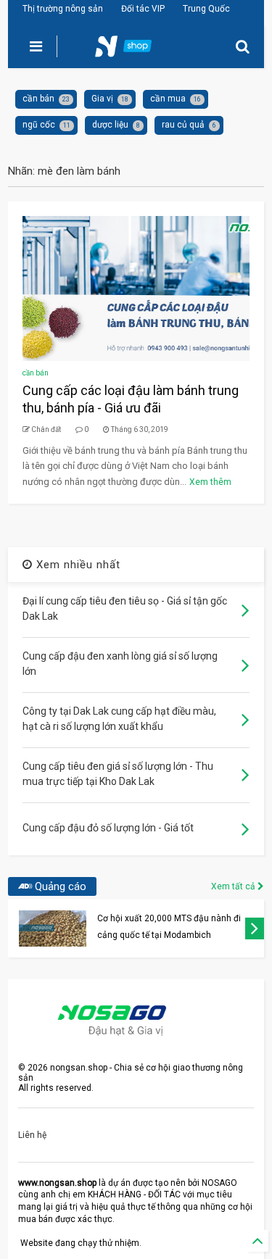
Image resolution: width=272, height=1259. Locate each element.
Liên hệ (32, 1135)
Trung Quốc (206, 9)
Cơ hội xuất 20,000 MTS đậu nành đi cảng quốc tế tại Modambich (169, 926)
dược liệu (110, 125)
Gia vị (102, 99)
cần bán (38, 99)
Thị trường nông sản (62, 9)
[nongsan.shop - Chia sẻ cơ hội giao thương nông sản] (132, 51)
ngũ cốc (38, 125)
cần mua (168, 99)
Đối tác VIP (143, 9)
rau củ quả (183, 125)
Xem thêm (210, 482)
